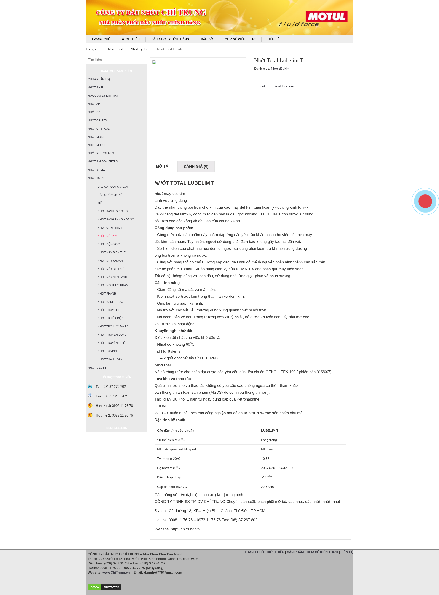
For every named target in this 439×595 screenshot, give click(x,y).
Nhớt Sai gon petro (103, 161)
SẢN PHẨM (295, 552)
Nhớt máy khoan (110, 260)
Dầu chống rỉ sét (111, 195)
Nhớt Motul (97, 145)
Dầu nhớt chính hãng (170, 39)
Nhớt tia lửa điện (111, 318)
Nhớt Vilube (97, 367)
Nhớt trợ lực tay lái (113, 326)
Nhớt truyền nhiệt (112, 343)
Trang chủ (100, 39)
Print (261, 86)
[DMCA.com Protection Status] (105, 586)
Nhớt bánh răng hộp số (116, 219)
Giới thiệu (131, 39)
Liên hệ (273, 39)
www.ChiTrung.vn (116, 572)
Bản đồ (207, 39)
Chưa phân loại (99, 79)
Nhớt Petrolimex (101, 153)
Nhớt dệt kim (140, 49)
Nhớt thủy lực (109, 310)
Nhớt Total (115, 49)
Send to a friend (285, 86)
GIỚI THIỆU (275, 552)
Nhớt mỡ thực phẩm (113, 285)
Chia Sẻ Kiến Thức (240, 39)
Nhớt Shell (96, 87)
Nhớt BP (94, 112)
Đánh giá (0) (196, 166)
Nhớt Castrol (99, 128)
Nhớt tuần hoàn (110, 359)
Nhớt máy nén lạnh (112, 277)
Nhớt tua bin (107, 351)
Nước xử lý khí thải (103, 95)
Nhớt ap (94, 104)
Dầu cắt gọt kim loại (113, 186)
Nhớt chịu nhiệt (110, 227)
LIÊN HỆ (347, 552)
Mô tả (162, 166)
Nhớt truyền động (112, 334)
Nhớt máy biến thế (112, 252)
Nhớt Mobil (96, 136)
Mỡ (100, 203)
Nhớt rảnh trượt (111, 301)
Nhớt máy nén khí (111, 269)
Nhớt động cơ (109, 244)
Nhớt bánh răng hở (113, 211)
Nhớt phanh (107, 293)
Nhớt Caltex (97, 120)
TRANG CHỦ (254, 552)
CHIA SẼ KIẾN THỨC (322, 552)
